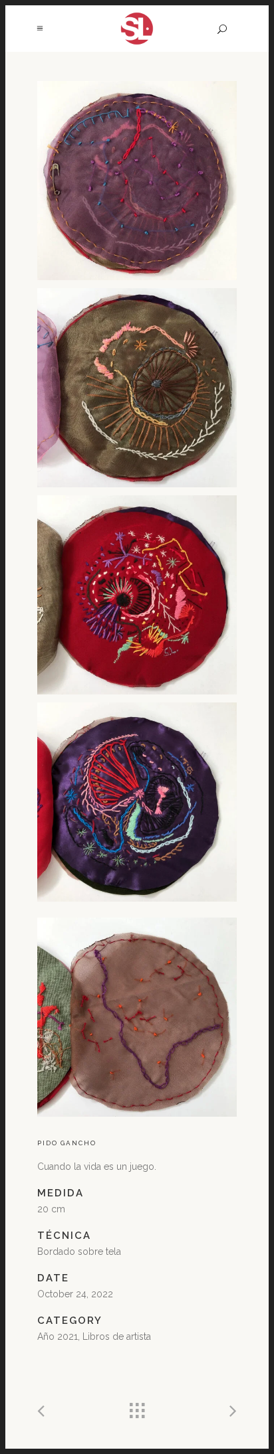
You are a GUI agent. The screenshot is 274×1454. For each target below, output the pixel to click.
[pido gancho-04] (137, 802)
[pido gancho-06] (137, 1017)
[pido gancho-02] (137, 387)
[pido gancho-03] (137, 594)
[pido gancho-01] (137, 180)
